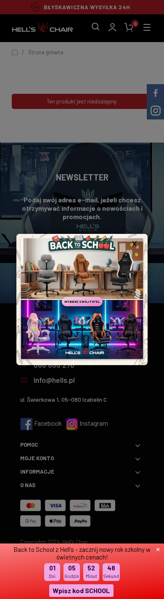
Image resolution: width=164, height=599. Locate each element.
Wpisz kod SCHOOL (81, 590)
